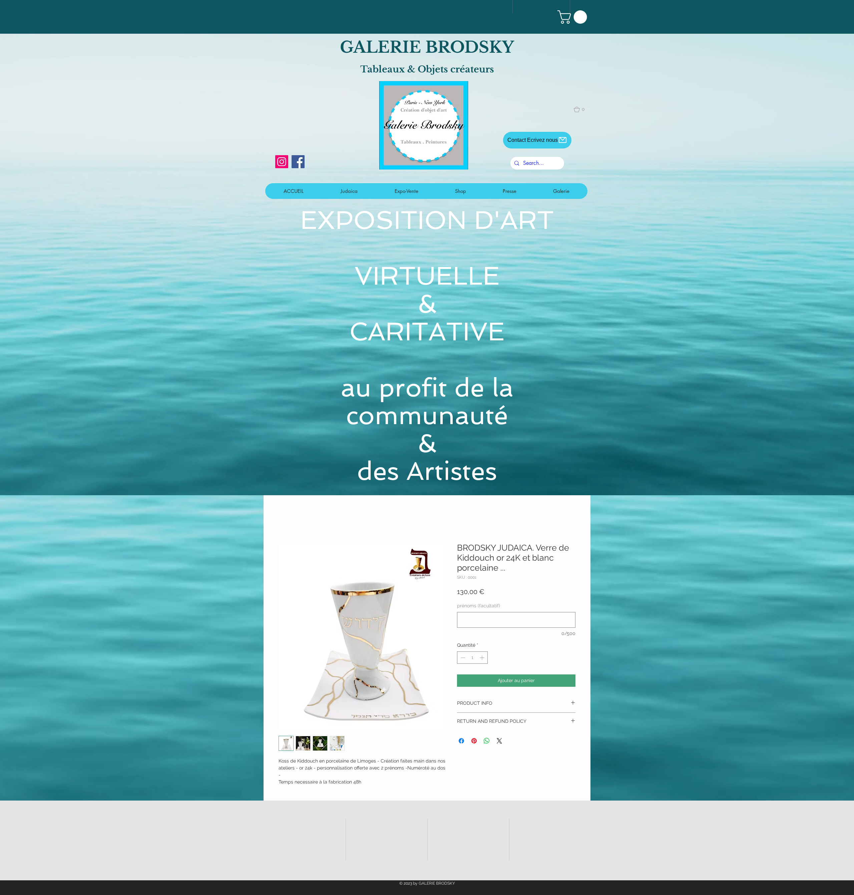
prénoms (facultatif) (478, 606)
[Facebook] (298, 161)
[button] (573, 17)
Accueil (288, 519)
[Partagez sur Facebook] (461, 742)
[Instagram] (281, 161)
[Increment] (482, 658)
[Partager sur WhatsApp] (487, 742)
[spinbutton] (472, 658)
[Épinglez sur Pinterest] (474, 742)
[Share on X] (499, 742)
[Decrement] (462, 658)
